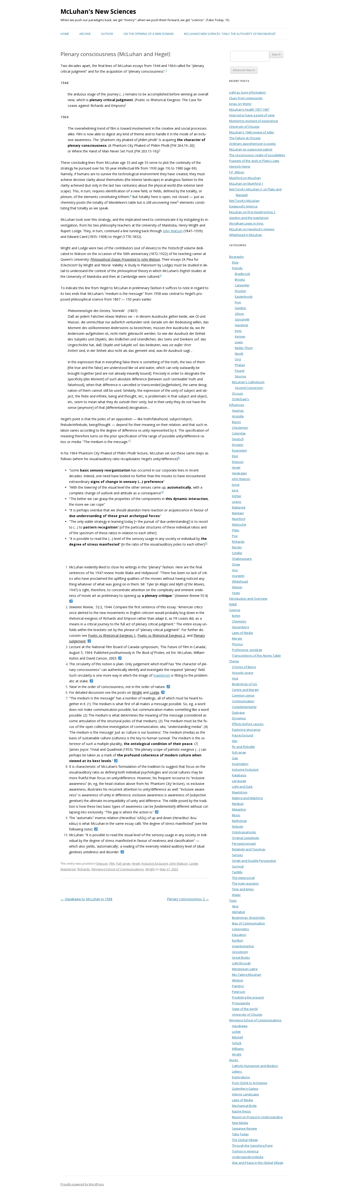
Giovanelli (242, 319)
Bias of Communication (248, 923)
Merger (237, 638)
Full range (123, 863)
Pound (239, 370)
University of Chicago (244, 126)
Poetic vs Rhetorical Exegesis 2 (161, 635)
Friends (237, 268)
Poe (235, 536)
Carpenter (242, 285)
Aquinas (238, 410)
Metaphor (239, 809)
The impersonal (243, 878)
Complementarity (244, 707)
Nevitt (239, 353)
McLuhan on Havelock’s (251, 229)
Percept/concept (244, 843)
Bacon (236, 422)
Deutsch (238, 439)
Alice (235, 906)
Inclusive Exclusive (154, 863)
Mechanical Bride (244, 1105)
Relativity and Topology (248, 849)
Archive (85, 34)
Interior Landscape (245, 1094)
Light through (241, 963)
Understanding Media (247, 1157)
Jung (235, 490)
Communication (243, 701)
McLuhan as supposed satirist (250, 149)
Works (233, 1060)
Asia (235, 678)
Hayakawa (239, 1026)
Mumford (238, 519)
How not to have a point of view (251, 115)
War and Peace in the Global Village (257, 1162)
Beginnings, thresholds (248, 917)
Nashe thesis (241, 1111)
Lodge (154, 692)
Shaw (236, 564)
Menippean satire (245, 969)
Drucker (240, 291)
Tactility (237, 872)
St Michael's (240, 399)
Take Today (240, 1134)
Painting (238, 986)
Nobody (237, 826)
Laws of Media (242, 633)
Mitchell (237, 1037)
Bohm (236, 615)
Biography (236, 257)
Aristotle (238, 416)
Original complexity (245, 838)
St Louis (237, 393)
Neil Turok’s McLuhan (244, 200)
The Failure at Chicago (245, 138)
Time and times (243, 889)
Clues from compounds (246, 98)
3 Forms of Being (244, 667)
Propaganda (241, 1003)
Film (112, 863)
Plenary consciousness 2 (188, 899)
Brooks (240, 279)
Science (234, 610)
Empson (102, 863)
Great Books (241, 957)
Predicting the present (248, 997)
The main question (245, 883)
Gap (235, 758)
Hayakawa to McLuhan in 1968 (86, 899)
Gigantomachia (243, 946)
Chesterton (240, 427)
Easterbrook (244, 296)
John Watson (173, 231)
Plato (235, 530)
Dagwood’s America (243, 206)
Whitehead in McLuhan (245, 235)
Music (236, 815)
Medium (238, 804)
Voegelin (238, 576)
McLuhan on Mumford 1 (246, 183)
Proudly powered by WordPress (82, 1184)
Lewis (239, 342)
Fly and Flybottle (243, 747)
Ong (238, 359)
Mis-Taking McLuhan (246, 974)
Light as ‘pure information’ (247, 92)
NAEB (233, 604)
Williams (238, 1049)
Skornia (240, 376)
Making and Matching (247, 798)
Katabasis (239, 775)
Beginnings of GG (244, 684)
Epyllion (237, 940)
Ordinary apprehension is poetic (252, 143)
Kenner (240, 336)
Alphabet (238, 912)
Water (236, 895)
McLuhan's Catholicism (248, 382)
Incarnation (240, 764)
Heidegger (239, 473)
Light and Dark (242, 786)
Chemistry (239, 621)
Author (107, 34)
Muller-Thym (244, 348)
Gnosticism (240, 952)
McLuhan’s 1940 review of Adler (251, 132)
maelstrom (161, 675)
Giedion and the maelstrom (249, 218)
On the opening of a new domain (148, 34)
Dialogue (238, 712)
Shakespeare (242, 558)
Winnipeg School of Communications (117, 869)
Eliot (235, 456)
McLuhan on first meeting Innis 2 (252, 212)
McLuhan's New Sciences (98, 11)
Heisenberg (240, 627)
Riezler (237, 547)
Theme (234, 661)
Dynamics (239, 718)
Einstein (237, 445)
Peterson (238, 992)
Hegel (136, 863)
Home (65, 34)
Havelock (241, 325)
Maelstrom (68, 869)
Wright (137, 692)
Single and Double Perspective (254, 860)
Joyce (236, 484)
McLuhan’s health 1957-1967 (249, 109)
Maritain (238, 513)
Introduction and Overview (248, 598)
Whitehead (240, 581)
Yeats (236, 593)
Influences (236, 405)
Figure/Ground (242, 735)
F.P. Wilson (236, 172)
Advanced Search (244, 70)
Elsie (235, 262)
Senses (237, 855)
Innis (238, 331)
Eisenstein (239, 450)
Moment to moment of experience (253, 121)
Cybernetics (240, 929)
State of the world (245, 1009)
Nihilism (237, 980)
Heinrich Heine (239, 166)
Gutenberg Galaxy (245, 1088)
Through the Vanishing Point (252, 1145)
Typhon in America (245, 1151)
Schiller (237, 553)
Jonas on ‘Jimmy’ (240, 104)
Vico (235, 570)
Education (239, 935)
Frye (238, 302)
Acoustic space (242, 672)
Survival (238, 866)
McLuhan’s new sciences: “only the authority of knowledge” (230, 34)
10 (206, 543)
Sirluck (236, 1043)
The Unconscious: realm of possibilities (257, 155)
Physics (237, 644)
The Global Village (245, 1140)
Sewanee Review (244, 1128)
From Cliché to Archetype (249, 1083)
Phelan (240, 365)
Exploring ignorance (246, 729)
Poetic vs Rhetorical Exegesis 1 (112, 635)
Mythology (239, 821)
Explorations (241, 1077)
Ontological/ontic (244, 832)
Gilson (239, 313)
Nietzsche (239, 524)
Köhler (236, 496)
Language (239, 781)
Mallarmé (238, 507)
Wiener (237, 587)
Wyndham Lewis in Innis (246, 223)
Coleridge (239, 433)
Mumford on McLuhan (245, 178)
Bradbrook (242, 274)
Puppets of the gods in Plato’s (254, 161)
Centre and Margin (245, 690)
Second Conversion (249, 388)
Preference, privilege (247, 650)
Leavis (236, 502)
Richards (83, 869)
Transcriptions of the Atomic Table (256, 655)
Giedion (240, 308)
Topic (233, 900)
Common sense (243, 695)
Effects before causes (248, 724)
